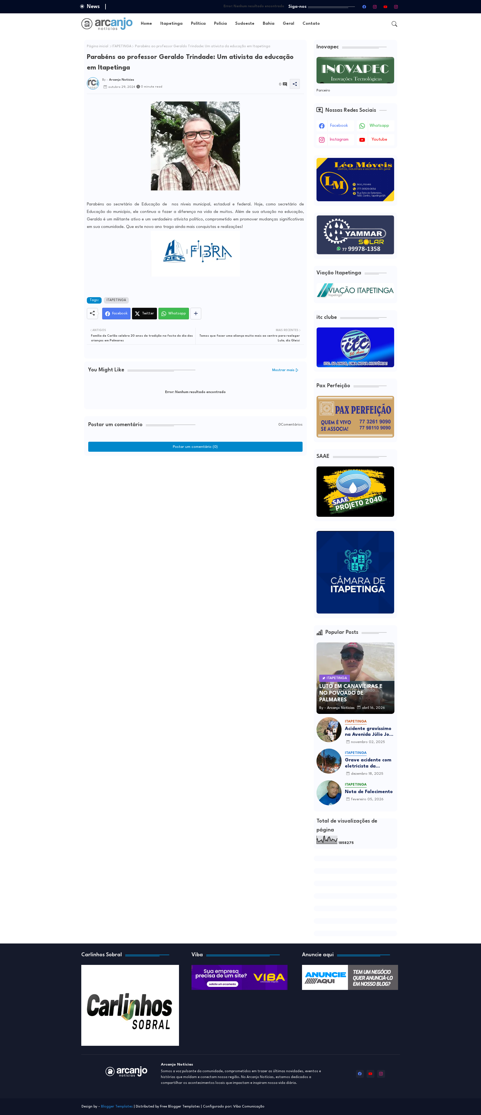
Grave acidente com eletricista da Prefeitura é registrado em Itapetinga (368, 763)
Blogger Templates (117, 1106)
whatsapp (379, 126)
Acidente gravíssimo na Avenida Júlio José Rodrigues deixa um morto (369, 732)
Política (198, 24)
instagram (339, 140)
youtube (379, 140)
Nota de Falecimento (369, 791)
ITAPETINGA (121, 46)
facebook (339, 126)
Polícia (220, 24)
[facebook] (364, 7)
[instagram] (375, 7)
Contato (311, 24)
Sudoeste (244, 24)
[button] (394, 23)
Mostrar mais (283, 370)
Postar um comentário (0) (195, 447)
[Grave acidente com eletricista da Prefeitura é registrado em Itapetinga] (329, 761)
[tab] (146, 23)
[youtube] (385, 7)
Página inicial (97, 46)
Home (146, 24)
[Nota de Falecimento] (329, 792)
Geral (288, 24)
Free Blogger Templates (180, 1106)
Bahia (268, 24)
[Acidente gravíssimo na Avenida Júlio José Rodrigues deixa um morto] (329, 729)
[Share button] (195, 313)
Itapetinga (171, 24)
